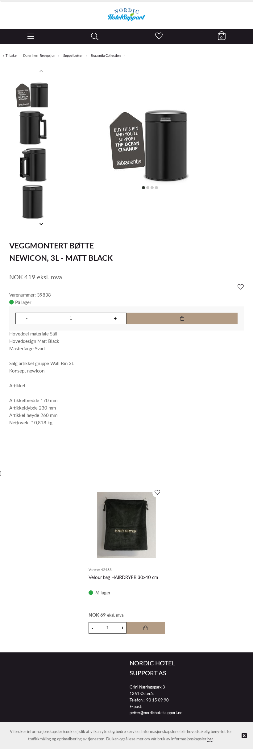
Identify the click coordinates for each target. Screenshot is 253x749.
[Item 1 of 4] (32, 147)
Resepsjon (47, 55)
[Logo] (126, 12)
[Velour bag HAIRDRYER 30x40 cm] (126, 525)
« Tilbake (10, 55)
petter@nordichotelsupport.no (156, 713)
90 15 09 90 (157, 700)
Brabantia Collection (106, 55)
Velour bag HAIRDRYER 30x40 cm (123, 577)
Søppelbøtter (73, 55)
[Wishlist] (241, 287)
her (210, 739)
